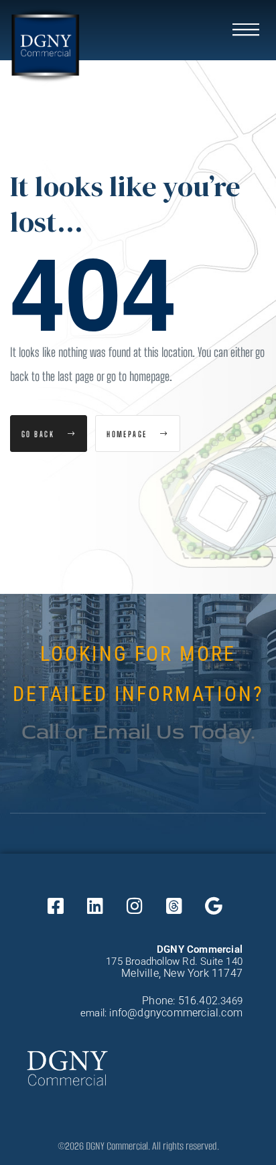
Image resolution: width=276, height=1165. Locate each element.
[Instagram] (135, 905)
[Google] (214, 905)
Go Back (39, 434)
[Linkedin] (95, 905)
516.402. (199, 1000)
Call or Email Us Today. (138, 731)
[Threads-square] (174, 905)
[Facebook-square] (56, 905)
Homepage (128, 434)
